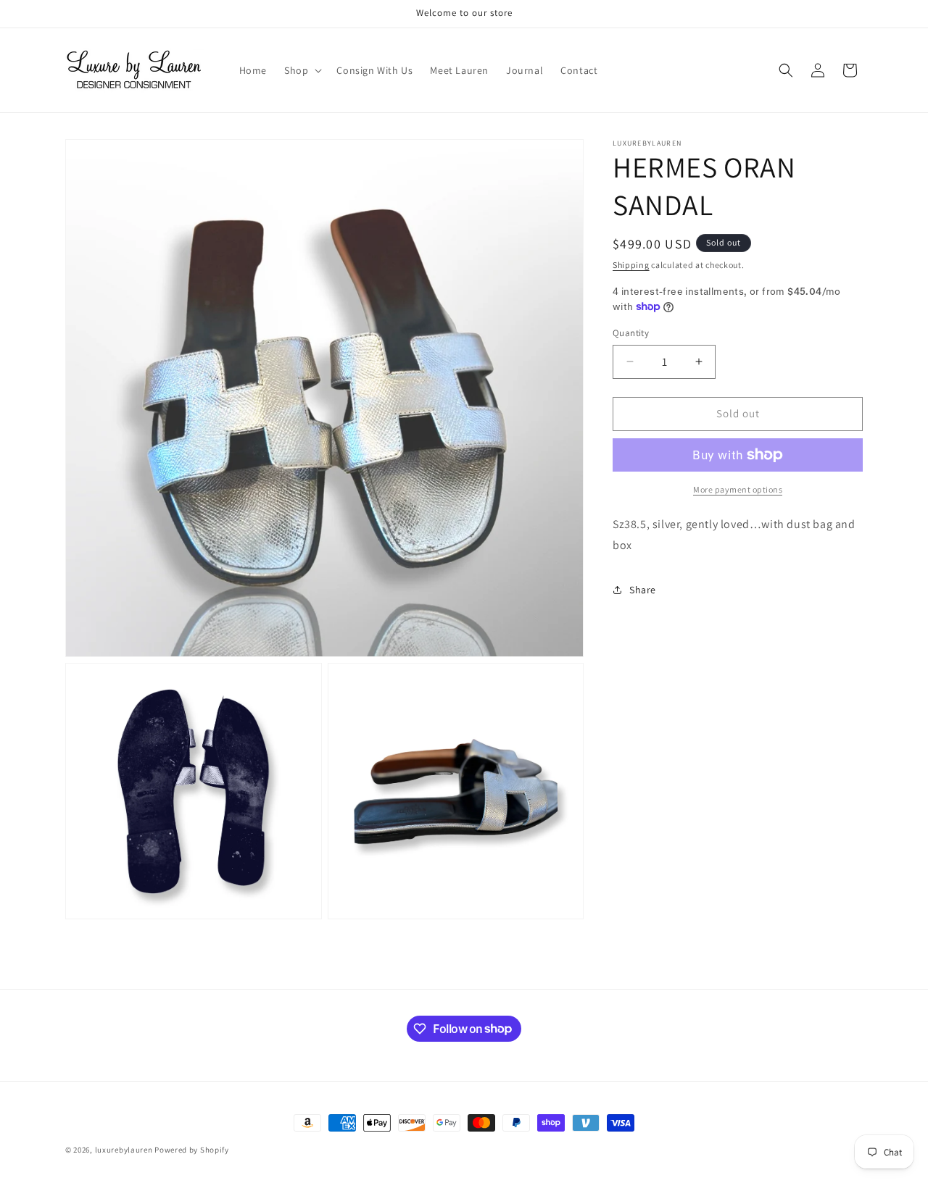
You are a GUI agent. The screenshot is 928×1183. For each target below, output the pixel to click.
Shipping (631, 264)
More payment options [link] (737, 489)
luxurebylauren (124, 1150)
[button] (302, 70)
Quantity (631, 333)
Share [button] (642, 589)
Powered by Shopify (191, 1150)
